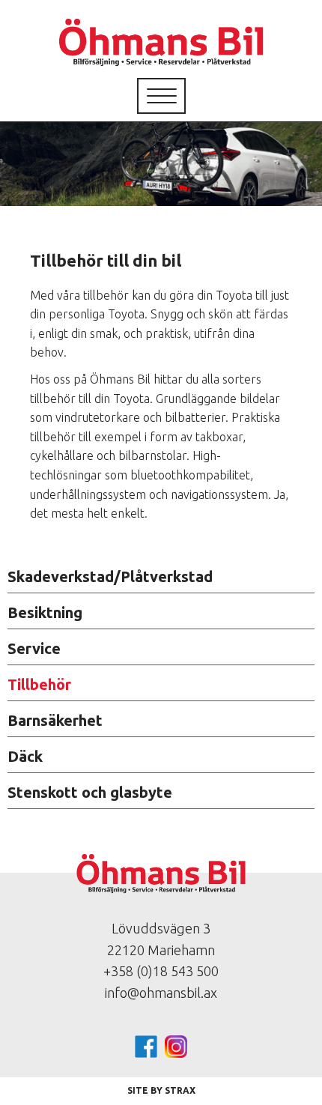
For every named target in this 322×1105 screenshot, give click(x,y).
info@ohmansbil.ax (161, 992)
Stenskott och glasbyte (89, 792)
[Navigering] (162, 95)
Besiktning (44, 612)
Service (34, 648)
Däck (25, 756)
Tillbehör (39, 684)
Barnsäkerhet (55, 720)
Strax (180, 1090)
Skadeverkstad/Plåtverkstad (110, 576)
